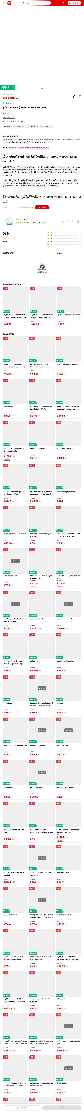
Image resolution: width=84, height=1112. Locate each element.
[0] (63, 3)
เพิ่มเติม (43, 207)
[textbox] (42, 195)
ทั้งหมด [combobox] (59, 253)
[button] (7, 126)
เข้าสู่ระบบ (75, 3)
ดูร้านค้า (70, 221)
